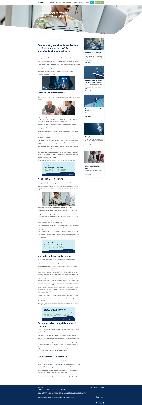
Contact (87, 2)
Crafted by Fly (102, 403)
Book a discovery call (99, 2)
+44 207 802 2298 (42, 387)
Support (65, 401)
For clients (75, 2)
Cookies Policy (101, 387)
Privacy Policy (90, 387)
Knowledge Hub (81, 2)
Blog (62, 401)
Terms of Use (96, 387)
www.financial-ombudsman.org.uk (68, 397)
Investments (68, 2)
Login (77, 401)
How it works (58, 2)
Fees (64, 2)
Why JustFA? (52, 2)
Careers (69, 401)
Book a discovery (82, 401)
